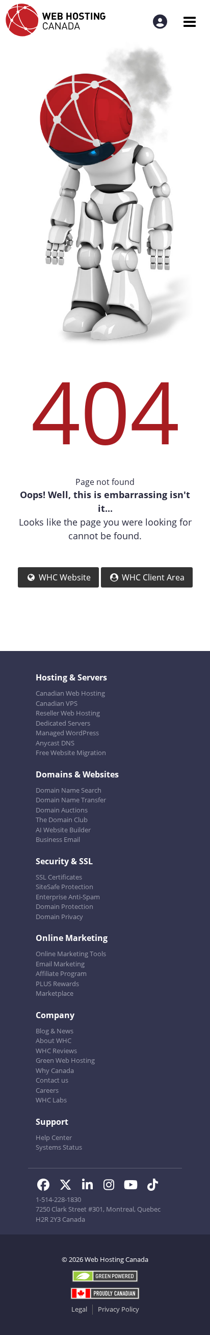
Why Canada (55, 1070)
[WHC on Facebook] (47, 1186)
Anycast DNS (55, 742)
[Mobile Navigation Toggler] (189, 21)
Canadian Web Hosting (70, 693)
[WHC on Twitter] (69, 1186)
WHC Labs (51, 1099)
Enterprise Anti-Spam (68, 896)
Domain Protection (64, 906)
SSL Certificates (59, 877)
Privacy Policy (118, 1309)
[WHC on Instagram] (112, 1186)
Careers (47, 1090)
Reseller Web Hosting (68, 713)
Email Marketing (60, 963)
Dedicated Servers (63, 723)
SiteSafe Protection (64, 886)
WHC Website (65, 577)
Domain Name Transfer (71, 799)
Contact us (52, 1080)
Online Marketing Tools (71, 953)
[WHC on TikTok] (155, 1186)
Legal (79, 1309)
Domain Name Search (68, 790)
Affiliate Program (61, 973)
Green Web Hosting (65, 1060)
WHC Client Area (153, 577)
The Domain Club (62, 819)
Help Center (54, 1137)
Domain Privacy (59, 916)
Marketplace (54, 993)
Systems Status (59, 1147)
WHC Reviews (56, 1050)
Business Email (58, 839)
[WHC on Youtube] (134, 1186)
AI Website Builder (63, 829)
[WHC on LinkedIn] (90, 1186)
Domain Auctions (62, 810)
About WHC (53, 1040)
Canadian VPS (56, 703)
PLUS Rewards (57, 983)
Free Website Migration (71, 752)
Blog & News (54, 1030)
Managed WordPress (67, 732)
